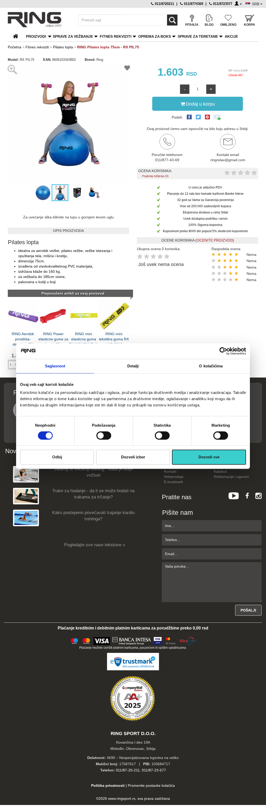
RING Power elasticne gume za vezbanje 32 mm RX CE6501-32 (53, 339)
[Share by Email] (217, 117)
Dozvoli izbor (133, 457)
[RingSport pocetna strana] (18, 36)
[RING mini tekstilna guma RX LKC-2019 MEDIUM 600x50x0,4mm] (114, 315)
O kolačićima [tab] (211, 366)
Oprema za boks (154, 36)
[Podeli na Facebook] (189, 117)
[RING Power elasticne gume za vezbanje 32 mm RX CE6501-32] (53, 315)
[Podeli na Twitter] (198, 117)
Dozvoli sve (209, 457)
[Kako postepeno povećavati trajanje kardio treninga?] (26, 517)
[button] (12, 123)
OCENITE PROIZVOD (215, 240)
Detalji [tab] (133, 366)
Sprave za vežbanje (73, 36)
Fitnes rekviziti (115, 36)
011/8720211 (164, 4)
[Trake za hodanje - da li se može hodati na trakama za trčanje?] (26, 495)
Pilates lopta (63, 47)
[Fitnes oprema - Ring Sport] (38, 19)
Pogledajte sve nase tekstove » (94, 544)
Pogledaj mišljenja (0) (155, 176)
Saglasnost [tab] (55, 366)
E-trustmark (173, 482)
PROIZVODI (36, 36)
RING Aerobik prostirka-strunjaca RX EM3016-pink (23, 339)
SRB (256, 4)
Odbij (57, 457)
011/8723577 (222, 4)
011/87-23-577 (154, 770)
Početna (14, 47)
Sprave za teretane (198, 36)
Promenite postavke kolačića (151, 785)
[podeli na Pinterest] (207, 117)
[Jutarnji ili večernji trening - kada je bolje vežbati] (26, 473)
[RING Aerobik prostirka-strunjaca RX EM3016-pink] (23, 315)
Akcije (231, 36)
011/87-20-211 (128, 770)
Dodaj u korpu (200, 104)
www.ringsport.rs (121, 798)
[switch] (103, 435)
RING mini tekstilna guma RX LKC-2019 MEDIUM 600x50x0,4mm (114, 339)
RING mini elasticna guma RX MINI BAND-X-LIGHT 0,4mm (83, 339)
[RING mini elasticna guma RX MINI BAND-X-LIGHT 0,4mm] (84, 315)
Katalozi (220, 471)
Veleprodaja (173, 477)
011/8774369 (193, 4)
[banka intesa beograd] (131, 640)
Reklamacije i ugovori (231, 477)
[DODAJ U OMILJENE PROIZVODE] (127, 69)
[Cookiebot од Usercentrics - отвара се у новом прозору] (223, 351)
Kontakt (170, 471)
